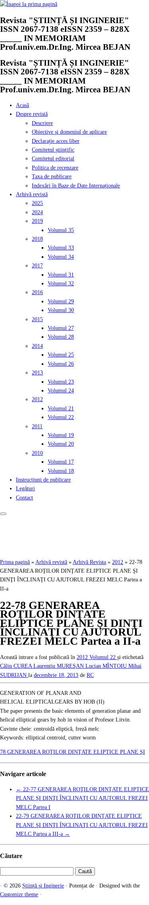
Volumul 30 (61, 310)
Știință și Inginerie (43, 886)
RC (90, 675)
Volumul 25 (61, 355)
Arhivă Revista (89, 562)
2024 (37, 212)
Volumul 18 (61, 471)
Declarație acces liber (55, 141)
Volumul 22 (61, 417)
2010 (37, 453)
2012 (37, 399)
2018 (37, 239)
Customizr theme (19, 894)
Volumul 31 (61, 275)
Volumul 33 (61, 248)
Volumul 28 (61, 337)
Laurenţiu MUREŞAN (59, 666)
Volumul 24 (61, 391)
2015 (37, 319)
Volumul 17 (61, 462)
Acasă (22, 105)
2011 (37, 426)
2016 (37, 292)
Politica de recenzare (55, 168)
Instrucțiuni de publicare (43, 480)
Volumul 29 (61, 301)
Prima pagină (15, 562)
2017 (37, 266)
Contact (24, 498)
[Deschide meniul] (3, 514)
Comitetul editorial (53, 159)
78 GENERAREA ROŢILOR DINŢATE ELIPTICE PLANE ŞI (72, 752)
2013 (37, 373)
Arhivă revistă (32, 194)
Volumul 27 (61, 328)
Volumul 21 (61, 409)
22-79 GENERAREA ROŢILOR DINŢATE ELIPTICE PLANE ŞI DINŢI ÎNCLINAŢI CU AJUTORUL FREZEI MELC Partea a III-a (82, 825)
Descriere (42, 123)
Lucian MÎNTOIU (106, 666)
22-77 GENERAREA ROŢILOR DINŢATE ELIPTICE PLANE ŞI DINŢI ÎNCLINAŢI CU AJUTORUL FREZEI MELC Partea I (82, 798)
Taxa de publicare (52, 176)
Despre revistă (32, 114)
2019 (37, 221)
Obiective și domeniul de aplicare (69, 132)
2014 (37, 346)
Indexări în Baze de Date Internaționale (76, 186)
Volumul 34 (61, 257)
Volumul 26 (61, 364)
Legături (25, 489)
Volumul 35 (61, 230)
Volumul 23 (61, 382)
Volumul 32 (61, 284)
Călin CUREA (16, 666)
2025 (37, 203)
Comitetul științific (53, 150)
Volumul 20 (61, 444)
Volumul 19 (61, 435)
